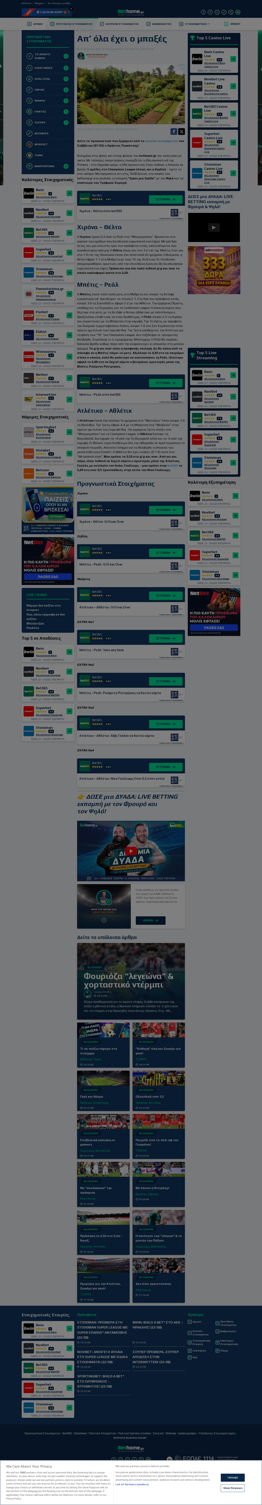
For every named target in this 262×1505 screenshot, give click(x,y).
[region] (131, 1482)
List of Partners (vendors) (132, 1484)
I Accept (233, 1477)
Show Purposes (232, 1488)
